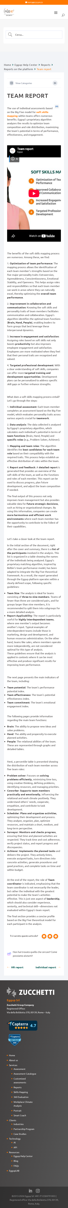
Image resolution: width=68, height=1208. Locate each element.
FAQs (16, 1165)
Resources (14, 1152)
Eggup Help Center (26, 64)
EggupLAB (14, 1170)
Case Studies (20, 1133)
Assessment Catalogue (25, 1073)
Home (7, 64)
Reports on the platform (18, 69)
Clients (12, 1120)
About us (13, 1060)
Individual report (46, 967)
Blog (16, 1160)
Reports (45, 64)
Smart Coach (20, 1115)
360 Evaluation (21, 1096)
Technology (15, 1138)
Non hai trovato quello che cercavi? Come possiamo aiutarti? (35, 953)
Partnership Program (24, 1128)
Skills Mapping (21, 1092)
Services (13, 1065)
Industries (19, 1124)
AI (15, 1142)
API (15, 1147)
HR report (17, 967)
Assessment (19, 1068)
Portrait (18, 1110)
